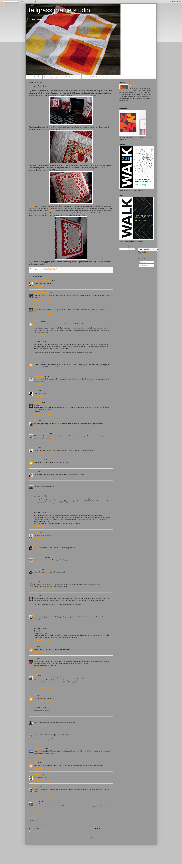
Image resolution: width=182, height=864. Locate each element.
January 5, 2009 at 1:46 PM (43, 575)
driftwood (37, 484)
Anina (36, 472)
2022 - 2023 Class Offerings (99, 77)
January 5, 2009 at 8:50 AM (43, 286)
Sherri (36, 614)
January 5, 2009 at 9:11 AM (43, 355)
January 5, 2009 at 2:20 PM (43, 589)
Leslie (36, 447)
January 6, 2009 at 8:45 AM (43, 794)
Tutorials (77, 77)
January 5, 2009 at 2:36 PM (43, 607)
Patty (35, 390)
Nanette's (84, 213)
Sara (35, 659)
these (64, 165)
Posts (143, 262)
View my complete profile (127, 103)
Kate (35, 646)
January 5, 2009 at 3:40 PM (43, 621)
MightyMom (38, 774)
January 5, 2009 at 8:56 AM (43, 300)
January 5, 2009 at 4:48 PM (43, 652)
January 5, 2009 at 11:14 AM (43, 477)
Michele (31, 206)
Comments (144, 265)
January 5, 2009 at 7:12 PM (43, 741)
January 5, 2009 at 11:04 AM (43, 453)
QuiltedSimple (39, 307)
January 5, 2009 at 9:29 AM (43, 369)
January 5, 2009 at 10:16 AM (43, 441)
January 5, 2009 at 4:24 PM (43, 640)
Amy (35, 732)
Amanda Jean (38, 459)
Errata (85, 77)
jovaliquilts (38, 569)
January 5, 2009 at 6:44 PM (43, 725)
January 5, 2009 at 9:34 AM (43, 384)
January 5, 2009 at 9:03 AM (43, 314)
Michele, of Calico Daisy (81, 95)
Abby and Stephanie (41, 433)
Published (37, 77)
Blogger (95, 837)
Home (29, 77)
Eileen (36, 581)
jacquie (134, 85)
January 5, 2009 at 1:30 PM (43, 562)
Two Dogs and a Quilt (41, 293)
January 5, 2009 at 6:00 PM (43, 701)
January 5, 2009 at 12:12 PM (43, 526)
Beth (35, 695)
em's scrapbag (39, 376)
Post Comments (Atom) (46, 821)
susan (36, 801)
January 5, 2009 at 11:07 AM (43, 465)
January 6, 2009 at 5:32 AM (43, 780)
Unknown (37, 321)
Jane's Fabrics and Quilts (43, 280)
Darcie (36, 787)
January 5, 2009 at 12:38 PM (43, 550)
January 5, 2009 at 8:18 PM (43, 756)
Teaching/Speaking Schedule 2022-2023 (57, 77)
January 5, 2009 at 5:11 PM (43, 689)
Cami (35, 421)
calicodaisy (38, 402)
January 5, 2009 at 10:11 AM (43, 426)
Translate (145, 254)
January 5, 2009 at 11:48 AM (43, 505)
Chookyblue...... (39, 557)
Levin (36, 675)
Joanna (36, 595)
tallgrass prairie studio (59, 10)
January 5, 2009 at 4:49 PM (43, 668)
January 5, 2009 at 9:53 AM (43, 414)
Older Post (109, 817)
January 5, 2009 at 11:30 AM (43, 489)
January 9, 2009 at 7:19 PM (43, 809)
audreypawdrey (39, 748)
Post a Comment (37, 813)
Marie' (36, 762)
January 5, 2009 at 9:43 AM (43, 396)
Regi (35, 545)
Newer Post (33, 817)
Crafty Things (39, 271)
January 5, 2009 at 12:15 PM (43, 538)
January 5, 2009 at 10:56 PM (43, 768)
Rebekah (37, 720)
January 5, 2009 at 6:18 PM (43, 713)
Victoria (36, 532)
